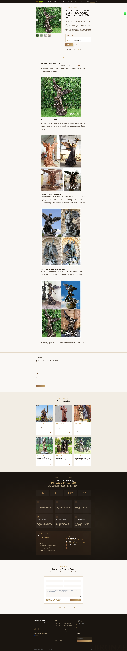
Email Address (67, 579)
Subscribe (84, 641)
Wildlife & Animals (58, 623)
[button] (37, 20)
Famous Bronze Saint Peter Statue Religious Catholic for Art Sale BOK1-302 (44, 425)
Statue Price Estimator (68, 625)
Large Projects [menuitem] (61, 1)
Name (37, 373)
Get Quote (69, 44)
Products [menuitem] (50, 1)
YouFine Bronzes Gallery (40, 620)
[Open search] (97, 1)
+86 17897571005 (80, 624)
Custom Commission (67, 623)
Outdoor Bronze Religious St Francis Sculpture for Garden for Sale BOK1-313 (44, 457)
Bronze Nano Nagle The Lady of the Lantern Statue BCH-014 (62, 457)
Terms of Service (67, 627)
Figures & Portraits (58, 625)
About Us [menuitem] (76, 1)
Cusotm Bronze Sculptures (57, 633)
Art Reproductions (58, 631)
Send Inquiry (75, 599)
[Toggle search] (96, 2)
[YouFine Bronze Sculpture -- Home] (39, 1)
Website (37, 381)
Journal (64, 640)
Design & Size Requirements (51, 588)
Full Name (48, 579)
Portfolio (60, 640)
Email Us (77, 44)
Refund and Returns (67, 633)
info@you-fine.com (52, 607)
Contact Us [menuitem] (83, 1)
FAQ (67, 640)
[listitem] (35, 629)
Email (37, 377)
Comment (38, 361)
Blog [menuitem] (55, 1)
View (50, 432)
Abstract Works (57, 629)
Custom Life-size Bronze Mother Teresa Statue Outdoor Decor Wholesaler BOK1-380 (82, 426)
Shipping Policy (67, 629)
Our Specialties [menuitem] (70, 1)
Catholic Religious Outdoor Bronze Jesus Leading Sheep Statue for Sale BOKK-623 (82, 457)
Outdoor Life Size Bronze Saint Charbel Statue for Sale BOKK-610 (63, 425)
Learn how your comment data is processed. (58, 387)
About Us (56, 640)
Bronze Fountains (58, 627)
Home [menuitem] (46, 1)
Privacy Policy (66, 631)
